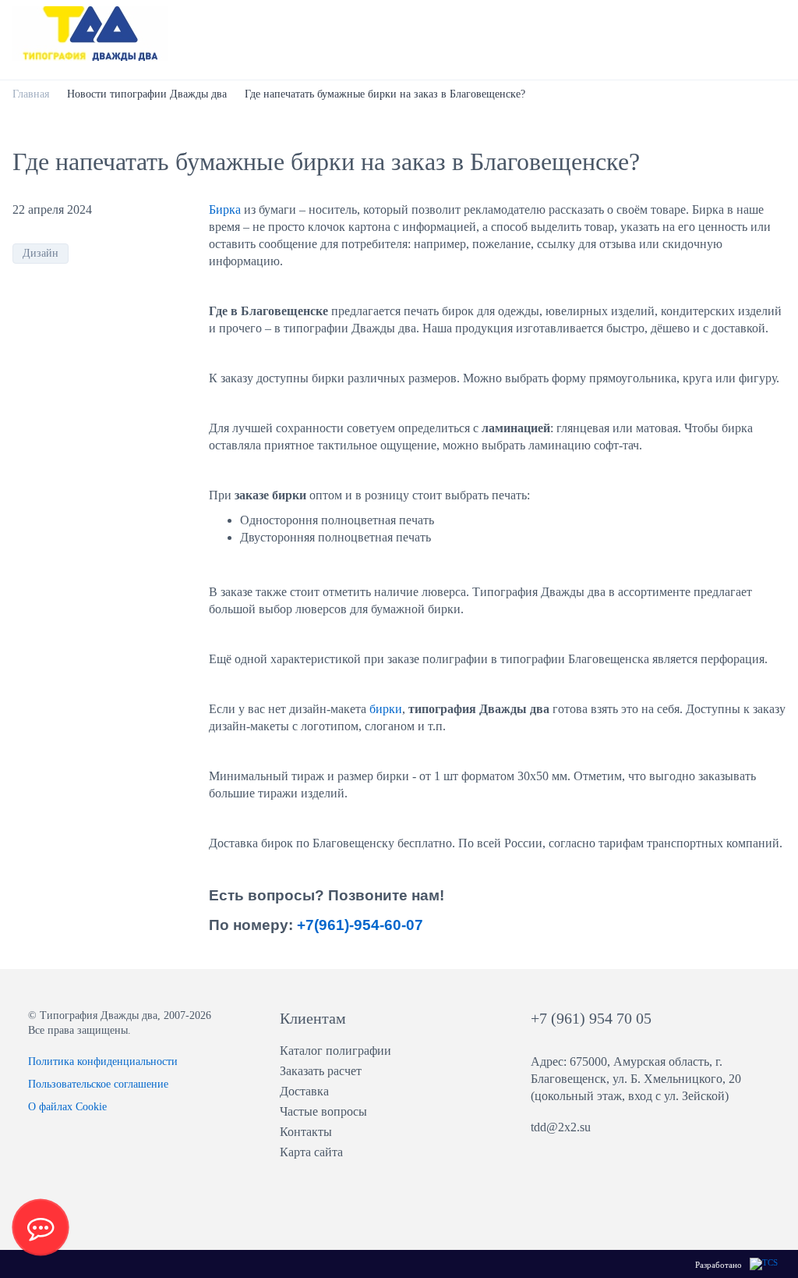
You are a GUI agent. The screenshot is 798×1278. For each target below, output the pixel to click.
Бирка (226, 209)
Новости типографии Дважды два (147, 94)
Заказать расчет (321, 1070)
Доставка (304, 1091)
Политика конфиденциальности (103, 1061)
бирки (385, 708)
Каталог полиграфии (335, 1050)
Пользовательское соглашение (98, 1084)
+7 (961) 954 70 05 (591, 1018)
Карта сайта (311, 1152)
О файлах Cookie (67, 1107)
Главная (30, 94)
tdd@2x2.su (561, 1127)
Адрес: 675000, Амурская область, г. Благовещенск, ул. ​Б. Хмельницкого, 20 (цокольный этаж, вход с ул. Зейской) (636, 1078)
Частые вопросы (323, 1111)
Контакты (306, 1131)
